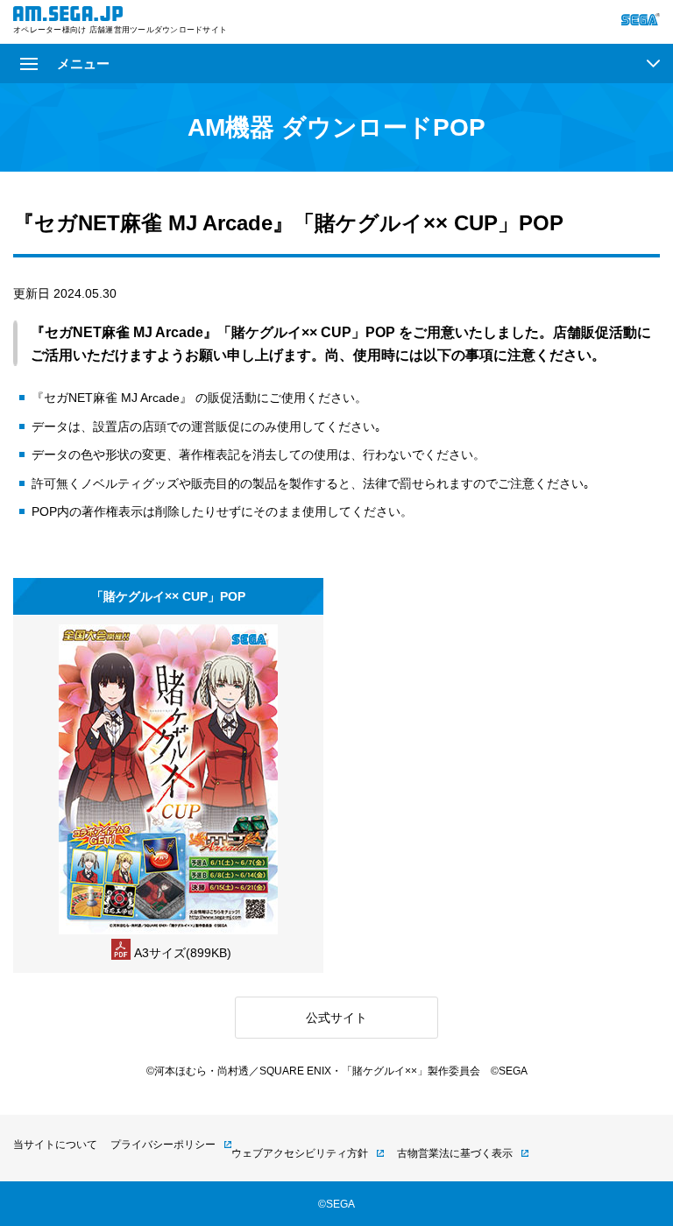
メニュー (83, 63)
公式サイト (336, 1018)
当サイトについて (55, 1144)
